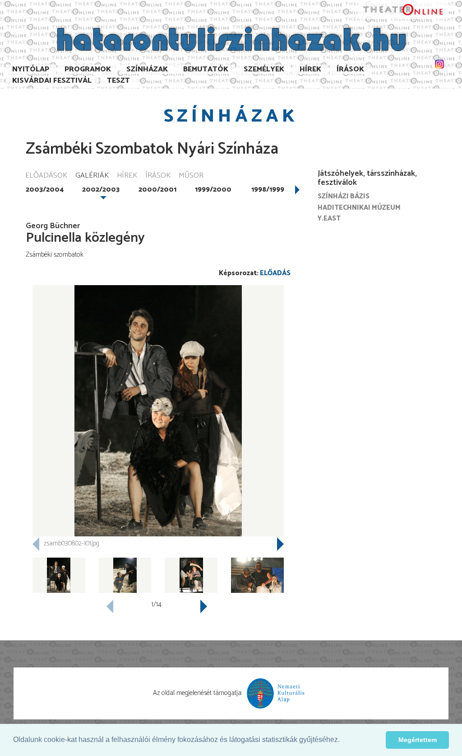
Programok (88, 69)
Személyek (264, 69)
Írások (350, 69)
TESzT (118, 80)
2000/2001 (157, 189)
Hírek (310, 69)
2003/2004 (45, 189)
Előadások (46, 176)
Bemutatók (205, 69)
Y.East (329, 218)
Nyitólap (30, 69)
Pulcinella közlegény (85, 238)
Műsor (191, 176)
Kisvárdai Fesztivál (52, 80)
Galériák (92, 176)
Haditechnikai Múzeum (359, 207)
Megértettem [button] (417, 739)
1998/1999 (267, 189)
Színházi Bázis (344, 196)
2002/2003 (101, 189)
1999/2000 (213, 189)
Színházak (147, 69)
